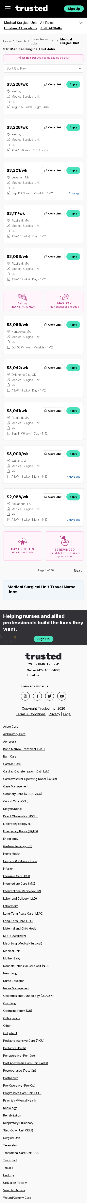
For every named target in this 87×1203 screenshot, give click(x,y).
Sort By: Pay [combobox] (16, 68)
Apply (73, 84)
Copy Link (55, 84)
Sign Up (74, 9)
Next (78, 571)
